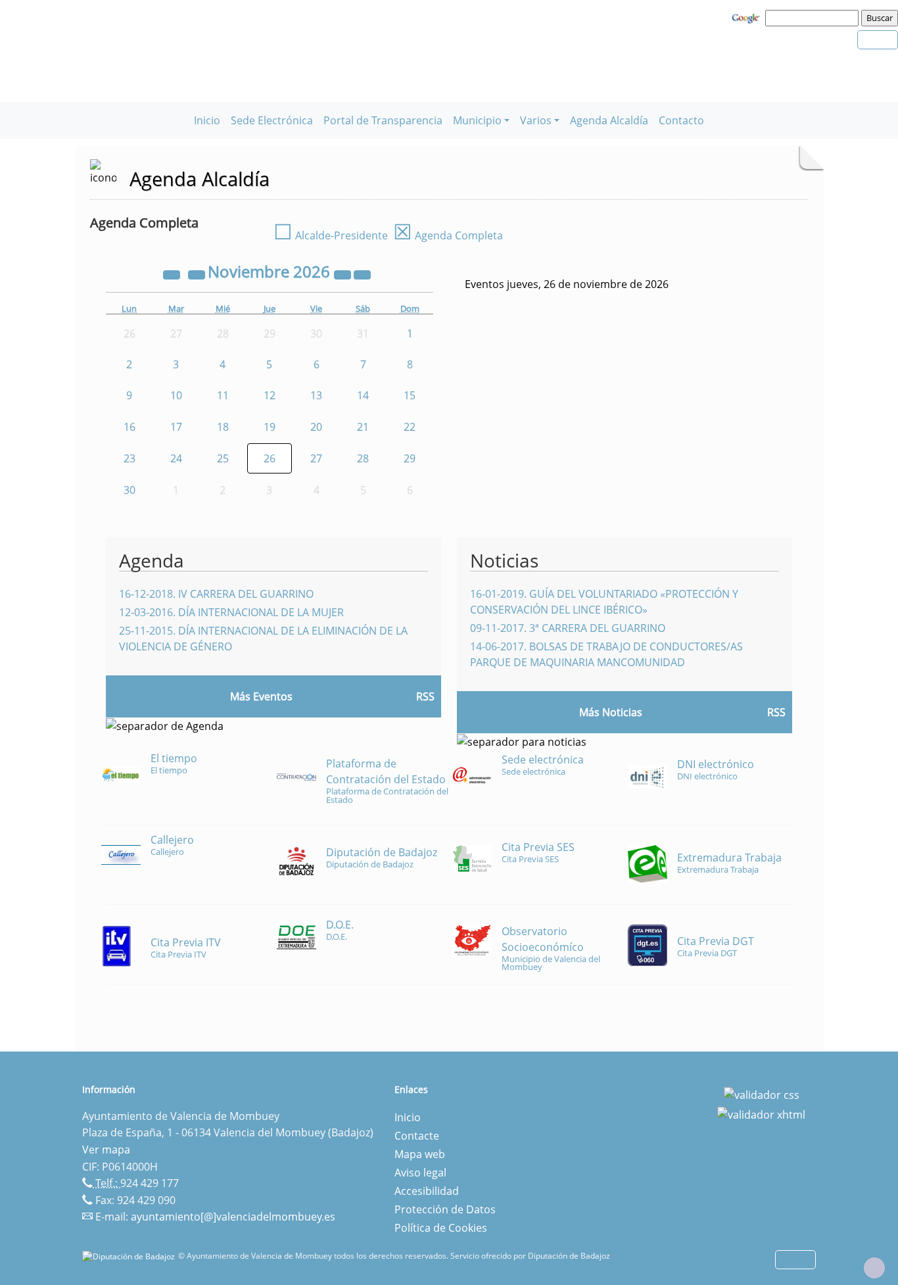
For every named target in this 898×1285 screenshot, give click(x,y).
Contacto (681, 120)
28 (363, 458)
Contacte (416, 1135)
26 (269, 458)
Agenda (151, 560)
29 (409, 458)
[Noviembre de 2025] (173, 273)
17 (176, 427)
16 (129, 427)
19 (269, 427)
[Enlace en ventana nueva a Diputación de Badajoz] (130, 1255)
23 (129, 458)
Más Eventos (261, 696)
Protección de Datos (445, 1209)
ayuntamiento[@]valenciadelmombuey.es (233, 1216)
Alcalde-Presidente (330, 235)
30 (129, 490)
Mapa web (419, 1154)
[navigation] (814, 17)
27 (316, 458)
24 (176, 458)
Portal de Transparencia (382, 120)
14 (363, 395)
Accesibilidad (426, 1191)
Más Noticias (610, 712)
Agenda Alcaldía (609, 120)
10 (176, 395)
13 (316, 395)
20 (316, 427)
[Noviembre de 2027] (344, 273)
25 (223, 458)
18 (223, 427)
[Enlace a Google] (747, 17)
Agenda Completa (448, 235)
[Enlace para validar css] (761, 1093)
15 (409, 395)
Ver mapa (106, 1149)
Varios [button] (536, 120)
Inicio (207, 120)
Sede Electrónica (272, 120)
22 (409, 427)
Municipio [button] (477, 120)
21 (363, 427)
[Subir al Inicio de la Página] (874, 1267)
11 (223, 395)
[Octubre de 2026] (198, 273)
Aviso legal (420, 1172)
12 (269, 395)
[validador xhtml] (761, 1113)
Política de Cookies (440, 1228)
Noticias (504, 560)
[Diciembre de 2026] (362, 273)
